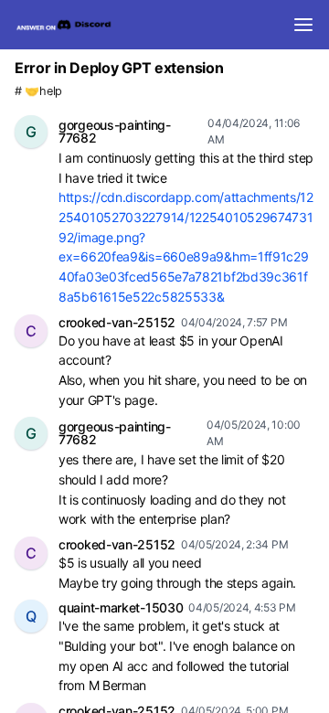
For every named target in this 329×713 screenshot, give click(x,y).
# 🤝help (38, 91)
